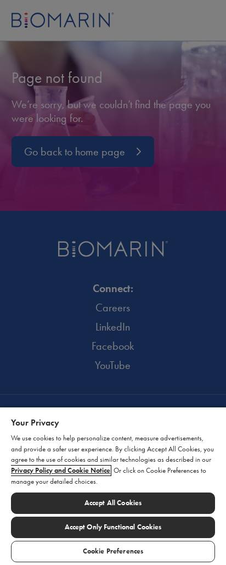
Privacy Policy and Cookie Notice (60, 470)
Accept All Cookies (113, 503)
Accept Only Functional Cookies (113, 527)
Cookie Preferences (113, 551)
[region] (113, 485)
